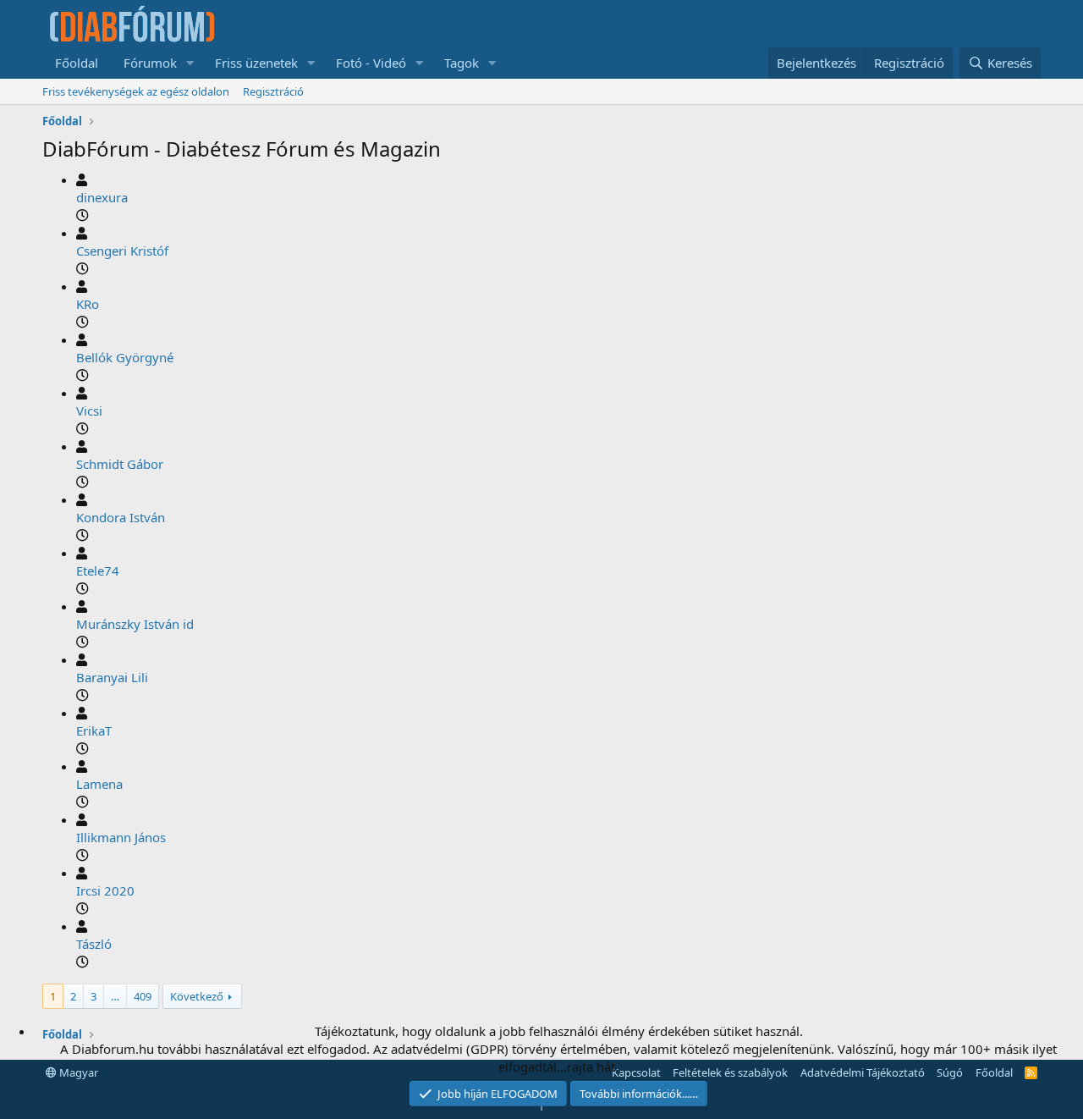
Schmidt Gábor (119, 463)
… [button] (115, 996)
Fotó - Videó (371, 62)
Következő (196, 996)
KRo (87, 303)
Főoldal (76, 62)
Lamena (99, 783)
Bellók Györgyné (124, 357)
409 (142, 996)
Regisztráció (273, 91)
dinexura (102, 197)
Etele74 (97, 570)
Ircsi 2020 (105, 890)
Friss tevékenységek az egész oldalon (135, 91)
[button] (190, 63)
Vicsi (89, 410)
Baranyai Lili (112, 677)
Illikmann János (121, 837)
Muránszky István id (135, 623)
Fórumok (150, 62)
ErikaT (94, 730)
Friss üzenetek (256, 62)
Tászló (94, 943)
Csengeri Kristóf (122, 250)
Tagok (461, 62)
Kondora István (120, 517)
